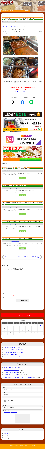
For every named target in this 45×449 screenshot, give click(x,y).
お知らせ (13, 14)
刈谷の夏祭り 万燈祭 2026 (10, 354)
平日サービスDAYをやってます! (11, 367)
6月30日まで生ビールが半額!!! (11, 372)
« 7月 (5, 336)
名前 (6, 291)
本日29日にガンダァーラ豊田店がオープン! (15, 185)
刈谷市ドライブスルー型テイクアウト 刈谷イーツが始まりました (19, 377)
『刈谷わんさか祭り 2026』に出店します (13, 352)
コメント (7, 272)
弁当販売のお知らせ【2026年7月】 (12, 356)
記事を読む (22, 177)
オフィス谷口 (24, 446)
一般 (5, 435)
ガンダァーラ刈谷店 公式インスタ (22, 91)
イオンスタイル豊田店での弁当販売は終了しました (16, 349)
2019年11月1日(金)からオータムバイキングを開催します (19, 238)
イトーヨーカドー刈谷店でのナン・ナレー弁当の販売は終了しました (22, 221)
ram (17, 21)
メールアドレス (9, 295)
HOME (6, 14)
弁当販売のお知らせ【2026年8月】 (12, 347)
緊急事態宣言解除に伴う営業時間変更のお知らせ (16, 168)
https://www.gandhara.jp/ (10, 412)
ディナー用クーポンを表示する (22, 315)
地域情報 (6, 438)
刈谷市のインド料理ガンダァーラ (10, 26)
